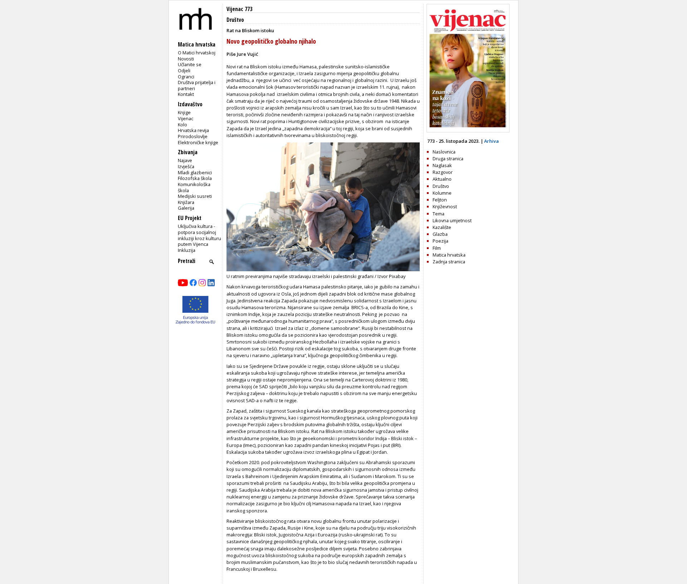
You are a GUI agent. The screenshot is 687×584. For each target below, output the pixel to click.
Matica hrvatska (449, 255)
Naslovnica (444, 152)
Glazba (440, 234)
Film (437, 248)
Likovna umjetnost (452, 220)
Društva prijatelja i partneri (196, 85)
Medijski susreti (195, 196)
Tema (438, 213)
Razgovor (443, 172)
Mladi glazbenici (195, 172)
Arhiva (491, 141)
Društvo (235, 20)
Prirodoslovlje (193, 136)
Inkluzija (186, 250)
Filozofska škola (195, 178)
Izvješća (186, 166)
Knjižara (186, 202)
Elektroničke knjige (198, 142)
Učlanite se (189, 64)
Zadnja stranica (449, 261)
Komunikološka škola (194, 187)
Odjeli (184, 70)
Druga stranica (448, 158)
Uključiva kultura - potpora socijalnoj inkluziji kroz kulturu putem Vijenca (199, 235)
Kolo (182, 124)
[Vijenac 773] (468, 130)
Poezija (440, 241)
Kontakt (186, 94)
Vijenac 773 (239, 9)
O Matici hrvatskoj (196, 52)
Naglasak (442, 165)
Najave (185, 160)
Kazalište (442, 227)
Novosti (186, 58)
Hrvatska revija (193, 130)
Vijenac (185, 118)
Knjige (184, 112)
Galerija (186, 208)
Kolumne (442, 193)
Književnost (445, 206)
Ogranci (186, 76)
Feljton (440, 199)
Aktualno (442, 179)
